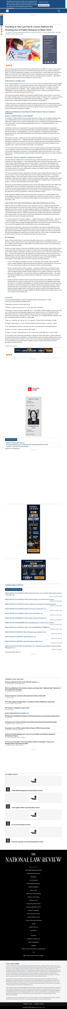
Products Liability (47, 47)
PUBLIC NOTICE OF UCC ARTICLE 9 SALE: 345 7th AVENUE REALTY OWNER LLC (27, 627)
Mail (48, 62)
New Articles (1, 20)
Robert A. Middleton (21, 737)
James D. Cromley (12, 32)
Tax (33, 952)
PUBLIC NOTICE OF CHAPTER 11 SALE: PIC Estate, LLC (20, 636)
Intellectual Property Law (33, 938)
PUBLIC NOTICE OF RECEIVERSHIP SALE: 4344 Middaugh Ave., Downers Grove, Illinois (29, 622)
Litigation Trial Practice (49, 45)
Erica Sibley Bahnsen (20, 683)
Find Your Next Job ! (11, 439)
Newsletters (33, 876)
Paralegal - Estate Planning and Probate (17, 446)
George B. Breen (10, 683)
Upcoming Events (11, 774)
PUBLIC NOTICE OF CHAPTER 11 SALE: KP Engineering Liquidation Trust (25, 632)
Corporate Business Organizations (48, 43)
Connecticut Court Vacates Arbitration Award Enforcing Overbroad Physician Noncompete (31, 722)
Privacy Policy (23, 967)
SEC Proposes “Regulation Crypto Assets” (17, 708)
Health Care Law (33, 927)
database (18, 968)
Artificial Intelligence (33, 887)
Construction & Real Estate (33, 903)
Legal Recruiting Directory (33, 873)
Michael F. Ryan (10, 697)
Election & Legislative (33, 910)
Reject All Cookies (44, 5)
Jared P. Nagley (10, 703)
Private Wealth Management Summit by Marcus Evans (27, 790)
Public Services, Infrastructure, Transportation (33, 948)
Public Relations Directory (33, 883)
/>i (54, 62)
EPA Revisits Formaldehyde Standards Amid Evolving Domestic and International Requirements (32, 716)
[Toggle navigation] (7, 11)
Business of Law (33, 900)
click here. (49, 999)
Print (46, 62)
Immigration (33, 930)
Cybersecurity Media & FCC (33, 907)
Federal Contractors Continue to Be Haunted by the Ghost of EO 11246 (25, 695)
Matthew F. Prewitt (11, 723)
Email (29, 401)
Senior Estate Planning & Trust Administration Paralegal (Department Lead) (27, 444)
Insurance (33, 935)
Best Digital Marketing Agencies (33, 870)
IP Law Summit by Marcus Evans (21, 824)
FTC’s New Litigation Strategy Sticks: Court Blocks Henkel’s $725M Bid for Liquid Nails (30, 702)
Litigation (33, 945)
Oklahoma (46, 56)
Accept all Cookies (43, 2)
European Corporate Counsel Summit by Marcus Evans (27, 841)
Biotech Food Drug (48, 40)
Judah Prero (9, 717)
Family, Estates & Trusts (33, 917)
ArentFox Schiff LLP (36, 32)
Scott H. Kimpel (10, 709)
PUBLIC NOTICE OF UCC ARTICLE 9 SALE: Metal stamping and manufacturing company (29, 599)
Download (51, 62)
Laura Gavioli (18, 691)
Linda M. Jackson (19, 723)
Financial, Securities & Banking (34, 920)
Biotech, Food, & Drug (33, 897)
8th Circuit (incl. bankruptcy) (50, 50)
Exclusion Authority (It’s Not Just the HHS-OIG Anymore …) (22, 682)
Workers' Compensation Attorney (15, 442)
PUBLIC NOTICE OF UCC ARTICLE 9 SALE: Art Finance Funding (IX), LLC (25, 608)
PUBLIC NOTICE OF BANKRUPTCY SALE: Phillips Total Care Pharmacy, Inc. (26, 618)
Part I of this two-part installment (29, 83)
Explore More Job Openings (11, 448)
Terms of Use (15, 967)
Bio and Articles (31, 405)
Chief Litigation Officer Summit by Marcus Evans (26, 807)
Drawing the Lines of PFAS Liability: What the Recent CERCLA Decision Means (27, 728)
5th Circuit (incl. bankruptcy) (50, 52)
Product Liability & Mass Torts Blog (52, 32)
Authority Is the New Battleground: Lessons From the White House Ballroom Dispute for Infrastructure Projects (30, 735)
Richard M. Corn (10, 691)
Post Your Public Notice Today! (14, 589)
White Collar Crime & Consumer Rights (33, 955)
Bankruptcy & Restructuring (33, 893)
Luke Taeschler (18, 703)
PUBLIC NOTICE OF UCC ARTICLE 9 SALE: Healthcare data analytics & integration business (30, 604)
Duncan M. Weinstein (18, 729)
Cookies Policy (10, 8)
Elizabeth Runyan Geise (24, 32)
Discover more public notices (12, 652)
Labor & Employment (33, 942)
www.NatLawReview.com (50, 968)
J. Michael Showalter (11, 737)
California (46, 54)
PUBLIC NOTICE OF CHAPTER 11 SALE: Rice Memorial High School (23, 641)
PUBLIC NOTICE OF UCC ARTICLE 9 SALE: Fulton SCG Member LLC (24, 613)
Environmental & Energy (33, 913)
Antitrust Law (33, 890)
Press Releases (33, 880)
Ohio (45, 58)
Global (33, 923)
